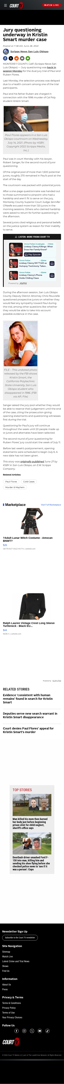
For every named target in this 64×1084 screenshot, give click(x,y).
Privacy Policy (9, 1007)
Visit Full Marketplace (51, 505)
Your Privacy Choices (12, 1017)
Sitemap (6, 951)
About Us (6, 984)
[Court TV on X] (32, 1031)
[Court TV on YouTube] (40, 1031)
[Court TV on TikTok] (47, 1031)
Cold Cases (29, 481)
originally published (32, 461)
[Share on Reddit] (16, 58)
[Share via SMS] (28, 58)
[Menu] (4, 5)
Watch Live (51, 5)
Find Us (5, 971)
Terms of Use (8, 1012)
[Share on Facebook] (5, 58)
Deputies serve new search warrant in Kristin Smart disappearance (30, 715)
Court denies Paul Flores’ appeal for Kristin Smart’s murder (28, 730)
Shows (5, 966)
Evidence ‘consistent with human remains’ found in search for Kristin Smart (28, 699)
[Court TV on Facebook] (16, 1031)
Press (5, 989)
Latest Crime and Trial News (15, 961)
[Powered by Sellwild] (56, 681)
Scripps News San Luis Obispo (29, 51)
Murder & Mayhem (15, 487)
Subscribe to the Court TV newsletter (20, 937)
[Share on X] (11, 58)
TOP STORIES (22, 790)
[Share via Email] (22, 58)
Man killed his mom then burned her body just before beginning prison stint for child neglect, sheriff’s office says (30, 824)
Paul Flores (11, 481)
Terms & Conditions (11, 1003)
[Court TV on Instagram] (24, 1031)
